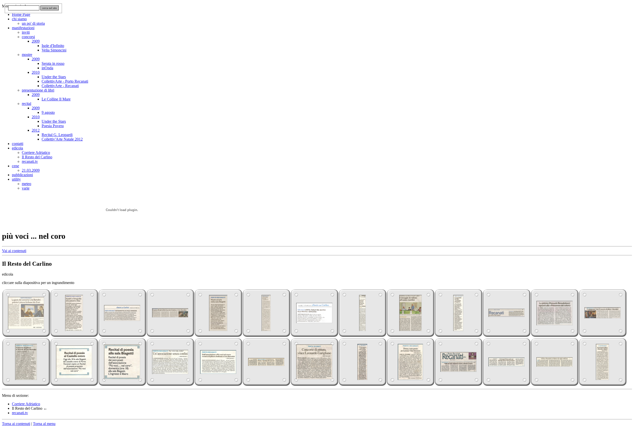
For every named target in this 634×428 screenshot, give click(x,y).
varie (25, 188)
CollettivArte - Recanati (60, 86)
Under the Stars (54, 77)
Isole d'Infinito (53, 46)
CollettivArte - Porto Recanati (65, 81)
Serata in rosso (53, 63)
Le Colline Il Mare (56, 99)
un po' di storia (33, 23)
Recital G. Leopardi (57, 135)
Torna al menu (44, 424)
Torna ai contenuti (16, 424)
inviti (26, 32)
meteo (26, 184)
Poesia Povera (53, 126)
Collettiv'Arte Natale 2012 (62, 139)
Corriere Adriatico (36, 152)
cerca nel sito (49, 7)
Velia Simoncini (54, 50)
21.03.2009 (31, 170)
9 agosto (48, 112)
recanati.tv (30, 161)
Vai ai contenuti (14, 251)
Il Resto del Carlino (37, 157)
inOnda (47, 68)
